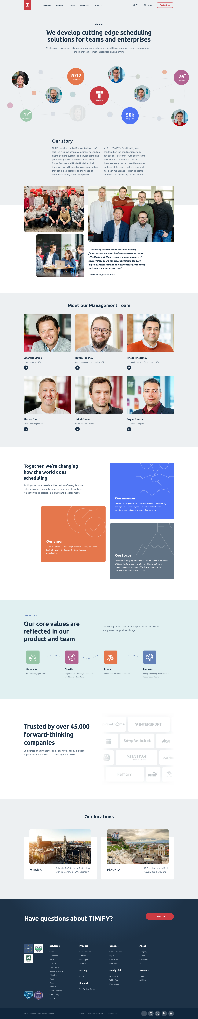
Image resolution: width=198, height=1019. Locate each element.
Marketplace (84, 959)
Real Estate (54, 967)
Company (143, 952)
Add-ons (82, 956)
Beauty (52, 983)
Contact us (159, 916)
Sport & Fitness (56, 991)
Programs (143, 976)
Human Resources (57, 971)
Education (54, 975)
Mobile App (114, 984)
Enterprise (84, 5)
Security (82, 963)
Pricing (72, 5)
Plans (81, 976)
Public (52, 979)
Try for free (165, 5)
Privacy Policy (111, 1013)
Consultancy (54, 994)
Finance (53, 963)
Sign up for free (115, 952)
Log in (111, 956)
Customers (143, 959)
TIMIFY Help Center (87, 989)
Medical (53, 987)
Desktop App (114, 976)
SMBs (52, 952)
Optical (52, 998)
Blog (141, 963)
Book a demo (114, 963)
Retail (52, 959)
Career (142, 956)
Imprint (81, 1013)
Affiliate (142, 980)
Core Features (85, 952)
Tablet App (113, 980)
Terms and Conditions (95, 1013)
